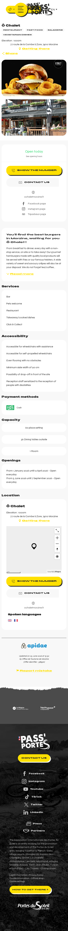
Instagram (36, 781)
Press (37, 823)
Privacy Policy (36, 875)
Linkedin (36, 812)
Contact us (34, 758)
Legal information (18, 875)
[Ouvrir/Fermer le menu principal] (21, 9)
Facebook (37, 773)
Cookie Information (19, 878)
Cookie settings (17, 881)
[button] (34, 78)
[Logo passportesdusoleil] (34, 741)
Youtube (36, 789)
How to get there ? (30, 890)
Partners (38, 830)
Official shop (37, 878)
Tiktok (36, 796)
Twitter (37, 804)
